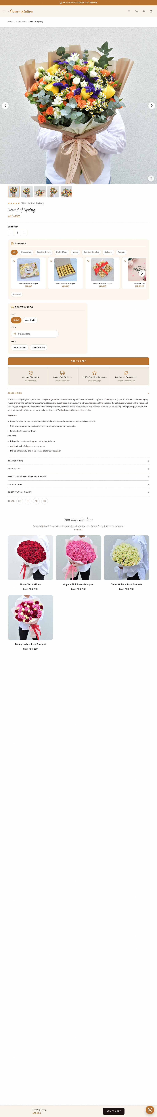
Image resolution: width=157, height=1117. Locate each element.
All (14, 252)
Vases (75, 252)
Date (13, 327)
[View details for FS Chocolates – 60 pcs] (51, 260)
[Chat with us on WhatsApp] (150, 1110)
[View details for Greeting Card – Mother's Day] (125, 260)
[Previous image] (5, 105)
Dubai (16, 320)
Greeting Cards (43, 252)
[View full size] (151, 178)
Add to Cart (114, 1111)
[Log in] (143, 11)
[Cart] (151, 11)
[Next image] (151, 105)
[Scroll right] (141, 273)
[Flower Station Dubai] (20, 11)
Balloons (108, 252)
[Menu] (5, 11)
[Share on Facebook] (28, 501)
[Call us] (136, 11)
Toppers (121, 252)
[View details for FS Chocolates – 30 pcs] (14, 260)
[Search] (129, 11)
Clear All (17, 294)
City (13, 314)
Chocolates (26, 252)
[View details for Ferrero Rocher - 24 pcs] (88, 260)
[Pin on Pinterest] (44, 501)
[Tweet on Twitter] (36, 501)
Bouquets (20, 21)
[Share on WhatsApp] (19, 501)
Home (10, 21)
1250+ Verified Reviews (32, 203)
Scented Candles (91, 252)
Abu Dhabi (30, 320)
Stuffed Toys (61, 252)
